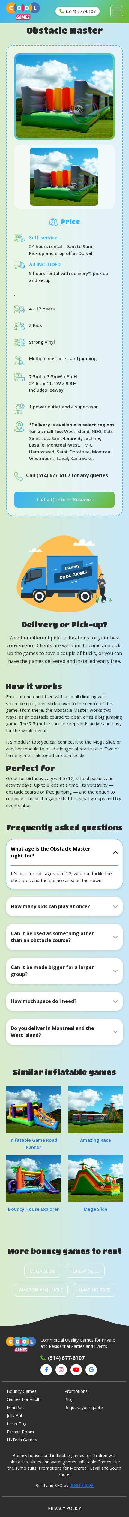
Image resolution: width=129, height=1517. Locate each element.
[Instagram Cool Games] (61, 1369)
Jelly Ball (15, 1415)
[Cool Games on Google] (91, 1369)
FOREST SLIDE (85, 1271)
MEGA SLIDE (42, 1271)
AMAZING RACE (94, 1290)
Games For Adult (23, 1399)
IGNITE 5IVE (82, 1485)
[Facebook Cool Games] (46, 1369)
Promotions (76, 1391)
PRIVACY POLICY (64, 1508)
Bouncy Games (22, 1391)
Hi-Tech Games (22, 1440)
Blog (69, 1399)
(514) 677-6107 (66, 1357)
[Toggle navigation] (116, 11)
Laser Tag (16, 1423)
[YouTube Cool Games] (76, 1369)
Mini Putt (15, 1407)
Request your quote (83, 1407)
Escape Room (20, 1432)
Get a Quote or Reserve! (64, 499)
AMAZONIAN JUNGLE (41, 1290)
